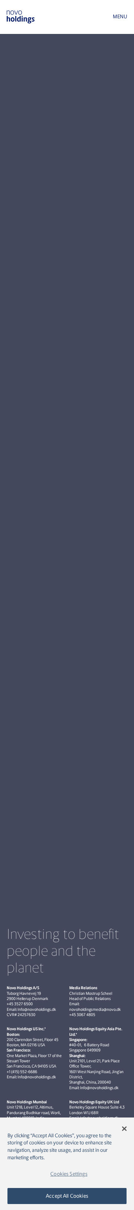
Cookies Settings (68, 1173)
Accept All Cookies (67, 1195)
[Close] (124, 1128)
